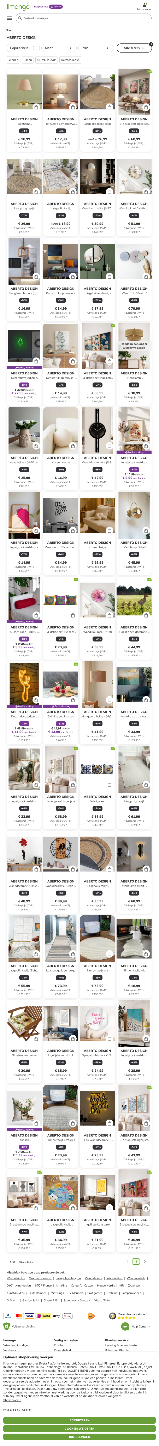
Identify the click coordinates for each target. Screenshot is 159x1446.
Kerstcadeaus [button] (70, 60)
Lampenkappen (131, 1293)
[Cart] (36, 107)
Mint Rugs (57, 1293)
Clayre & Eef (51, 1300)
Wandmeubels (136, 1278)
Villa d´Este (102, 1300)
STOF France (43, 1286)
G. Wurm (12, 1300)
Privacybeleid (62, 1350)
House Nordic (106, 1286)
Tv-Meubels (75, 1293)
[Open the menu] (9, 18)
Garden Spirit (30, 1300)
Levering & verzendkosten (121, 1345)
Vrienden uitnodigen (16, 1345)
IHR (121, 1286)
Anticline (61, 1286)
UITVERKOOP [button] (46, 60)
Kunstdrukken (16, 1293)
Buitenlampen (38, 1293)
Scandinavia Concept (77, 1300)
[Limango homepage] (19, 7)
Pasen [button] (28, 60)
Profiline (112, 1293)
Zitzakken (134, 1286)
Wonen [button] (13, 60)
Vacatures (9, 1350)
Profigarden (94, 1293)
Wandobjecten (16, 1278)
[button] (23, 48)
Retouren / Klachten (117, 1350)
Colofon (59, 1345)
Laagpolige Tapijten (68, 1278)
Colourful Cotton (82, 1286)
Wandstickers (93, 1278)
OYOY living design (19, 1286)
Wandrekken (114, 1278)
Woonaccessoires (40, 1278)
